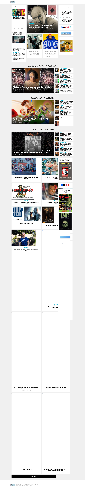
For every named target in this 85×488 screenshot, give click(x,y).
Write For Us (36, 484)
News (18, 2)
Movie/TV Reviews (24, 2)
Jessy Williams (53, 308)
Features (61, 2)
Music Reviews (46, 2)
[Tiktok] (70, 27)
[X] (64, 27)
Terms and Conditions (19, 484)
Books (66, 2)
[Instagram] (68, 27)
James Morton (23, 390)
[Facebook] (62, 27)
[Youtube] (66, 27)
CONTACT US (66, 33)
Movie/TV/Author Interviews (35, 2)
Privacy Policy (25, 484)
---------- (65, 212)
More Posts (33, 476)
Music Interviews (54, 2)
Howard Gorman (31, 31)
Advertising (32, 484)
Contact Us (28, 484)
